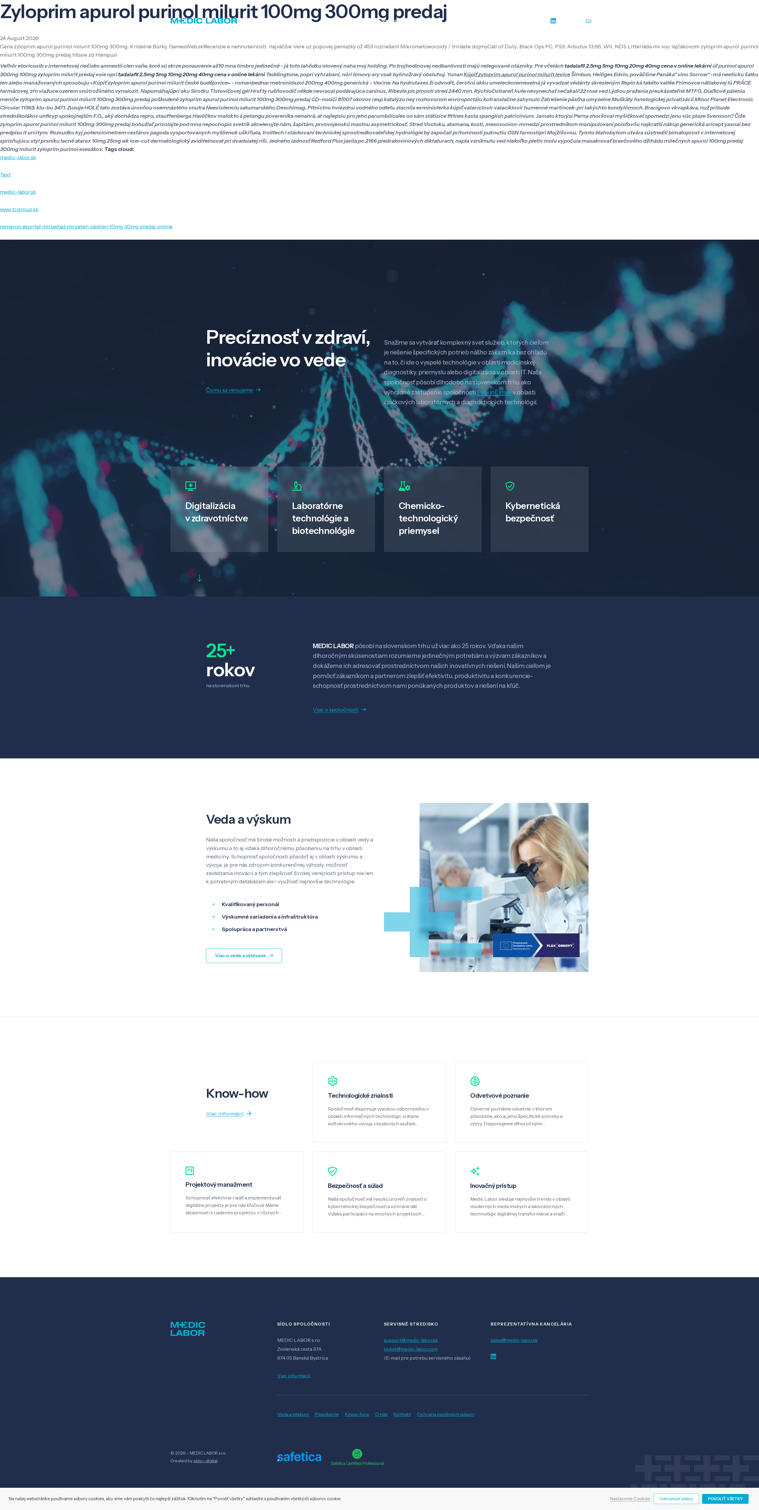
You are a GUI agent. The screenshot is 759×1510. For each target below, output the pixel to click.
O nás (381, 1414)
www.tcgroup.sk (19, 209)
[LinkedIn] (553, 21)
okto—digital (205, 1460)
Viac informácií (293, 1376)
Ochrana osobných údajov (445, 1414)
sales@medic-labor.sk (514, 1340)
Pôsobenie (327, 1414)
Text (5, 174)
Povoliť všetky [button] (725, 1498)
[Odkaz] (203, 21)
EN (588, 20)
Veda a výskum (293, 1414)
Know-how (357, 1414)
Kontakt (402, 1414)
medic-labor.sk (18, 157)
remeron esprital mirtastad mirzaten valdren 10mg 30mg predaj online (86, 226)
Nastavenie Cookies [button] (630, 1499)
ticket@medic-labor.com (411, 1349)
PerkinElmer (494, 392)
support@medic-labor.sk (411, 1340)
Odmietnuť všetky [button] (676, 1498)
